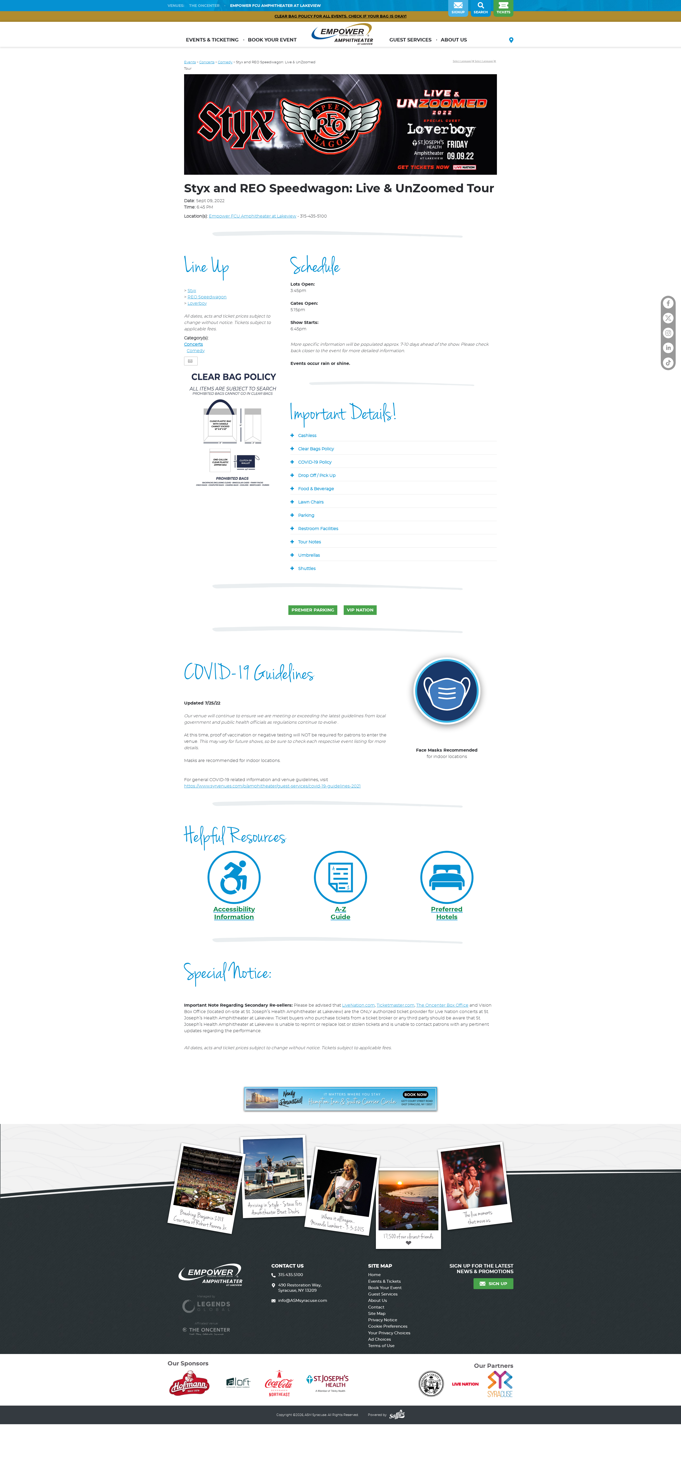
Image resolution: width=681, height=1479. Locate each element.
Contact (376, 1307)
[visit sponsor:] (189, 1384)
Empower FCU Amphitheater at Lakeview (275, 6)
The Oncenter (204, 6)
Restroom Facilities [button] (318, 529)
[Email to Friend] (190, 361)
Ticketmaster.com (395, 1005)
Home (374, 1275)
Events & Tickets (384, 1282)
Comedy (225, 62)
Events (190, 62)
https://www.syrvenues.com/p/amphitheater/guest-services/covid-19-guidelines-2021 (272, 786)
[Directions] (511, 41)
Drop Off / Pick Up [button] (317, 475)
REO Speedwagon (207, 297)
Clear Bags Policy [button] (316, 449)
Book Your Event (272, 40)
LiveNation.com (358, 1005)
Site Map (376, 1314)
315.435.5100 (290, 1275)
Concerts (206, 62)
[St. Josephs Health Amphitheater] (342, 36)
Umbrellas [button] (309, 555)
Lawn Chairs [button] (311, 502)
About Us (454, 40)
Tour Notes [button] (309, 542)
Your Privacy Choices (389, 1333)
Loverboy (197, 303)
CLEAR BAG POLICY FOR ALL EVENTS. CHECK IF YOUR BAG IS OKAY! (340, 16)
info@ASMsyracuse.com (302, 1301)
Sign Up (498, 1284)
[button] (340, 125)
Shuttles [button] (307, 568)
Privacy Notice (382, 1320)
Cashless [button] (307, 436)
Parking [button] (306, 515)
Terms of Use (381, 1346)
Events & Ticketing (212, 40)
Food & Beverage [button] (316, 489)
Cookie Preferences (388, 1326)
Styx (192, 291)
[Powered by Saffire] (396, 1414)
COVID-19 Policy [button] (314, 462)
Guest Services (410, 40)
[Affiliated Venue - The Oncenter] (206, 1331)
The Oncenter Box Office (442, 1005)
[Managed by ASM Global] (206, 1303)
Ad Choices (379, 1339)
